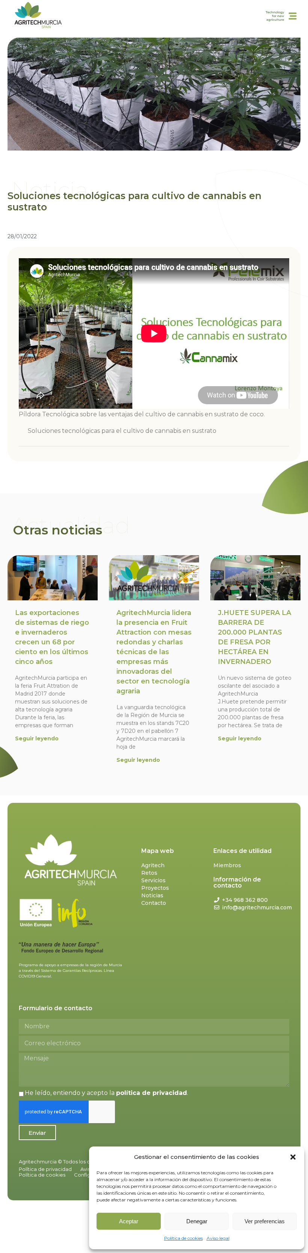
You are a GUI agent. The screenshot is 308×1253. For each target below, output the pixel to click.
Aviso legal (218, 1238)
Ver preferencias (265, 1221)
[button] (293, 1157)
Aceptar (128, 1221)
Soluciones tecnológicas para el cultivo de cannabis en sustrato (122, 430)
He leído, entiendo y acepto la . (106, 1092)
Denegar (196, 1221)
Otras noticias (57, 530)
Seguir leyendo (37, 738)
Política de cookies (183, 1238)
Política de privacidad (45, 1169)
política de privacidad (151, 1092)
